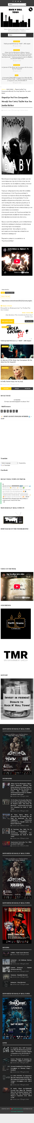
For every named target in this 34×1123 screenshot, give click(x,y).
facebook (27, 388)
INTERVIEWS (16, 50)
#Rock (21, 498)
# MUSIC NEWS (10, 292)
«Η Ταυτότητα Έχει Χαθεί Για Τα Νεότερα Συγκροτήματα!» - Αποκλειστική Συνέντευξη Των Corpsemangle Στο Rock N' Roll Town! (21, 832)
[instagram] (15, 1)
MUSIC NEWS (16, 41)
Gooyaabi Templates (17, 1111)
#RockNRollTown (7, 498)
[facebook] (13, 1)
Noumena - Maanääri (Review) (19, 975)
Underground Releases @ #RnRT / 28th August (17, 44)
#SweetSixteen (15, 498)
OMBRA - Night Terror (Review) (20, 952)
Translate (7, 465)
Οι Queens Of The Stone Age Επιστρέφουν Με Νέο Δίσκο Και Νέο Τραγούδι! (17, 68)
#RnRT (27, 497)
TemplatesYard (17, 1108)
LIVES (16, 75)
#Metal (25, 498)
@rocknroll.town (7, 486)
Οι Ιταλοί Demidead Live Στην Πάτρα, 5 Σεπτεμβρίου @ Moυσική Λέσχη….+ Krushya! (21, 1068)
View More (29, 321)
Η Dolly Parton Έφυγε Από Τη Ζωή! (12, 381)
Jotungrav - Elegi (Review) (18, 982)
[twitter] (18, 1)
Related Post (7, 321)
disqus (17, 388)
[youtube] (20, 1)
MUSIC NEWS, (24, 110)
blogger (6, 388)
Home (3, 89)
